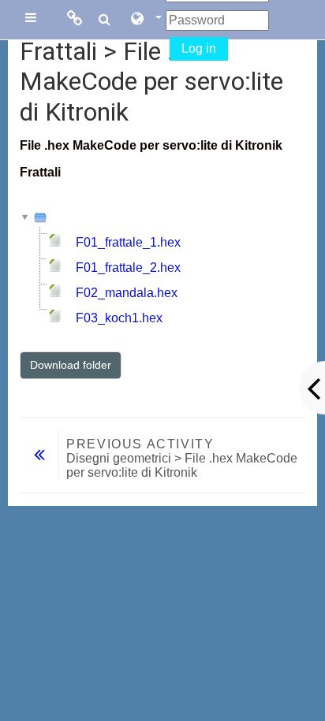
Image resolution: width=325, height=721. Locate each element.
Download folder (70, 365)
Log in (198, 48)
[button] (145, 19)
